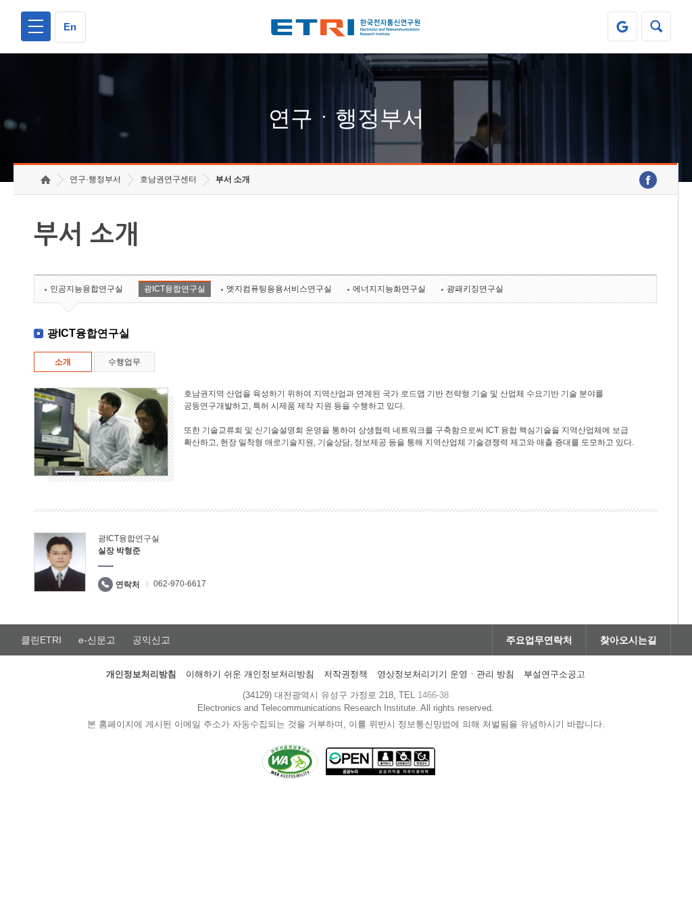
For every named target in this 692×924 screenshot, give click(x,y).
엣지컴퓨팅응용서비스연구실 (279, 289)
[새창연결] (648, 180)
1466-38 (433, 695)
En (70, 26)
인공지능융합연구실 (86, 289)
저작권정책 (346, 674)
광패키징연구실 (475, 289)
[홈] (46, 179)
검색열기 (656, 26)
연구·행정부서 (95, 179)
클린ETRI (41, 639)
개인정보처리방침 (141, 674)
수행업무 (124, 362)
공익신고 (151, 639)
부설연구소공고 (554, 674)
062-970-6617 (179, 583)
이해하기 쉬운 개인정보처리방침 (250, 674)
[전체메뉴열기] (36, 26)
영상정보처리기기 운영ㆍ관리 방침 (445, 674)
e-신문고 (97, 639)
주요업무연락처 (539, 639)
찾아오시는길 (628, 639)
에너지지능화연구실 (389, 289)
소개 (63, 362)
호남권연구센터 (168, 179)
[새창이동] (622, 26)
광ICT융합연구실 (174, 289)
